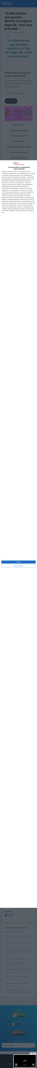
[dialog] (18, 534)
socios (18, 171)
